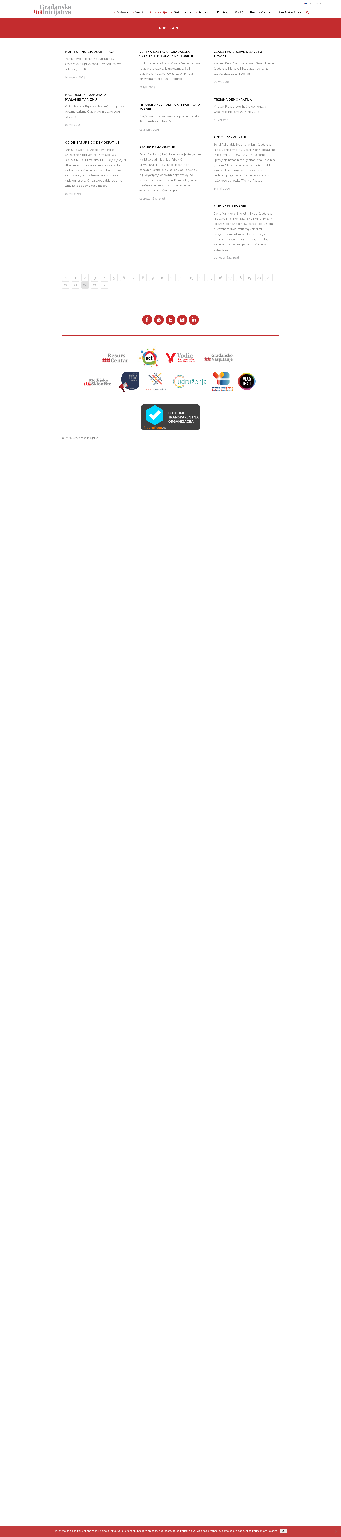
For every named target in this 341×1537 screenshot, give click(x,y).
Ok (283, 1530)
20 (259, 278)
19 (249, 278)
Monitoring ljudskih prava (90, 52)
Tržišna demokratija (233, 99)
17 (230, 278)
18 (240, 278)
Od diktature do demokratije (92, 142)
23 (75, 285)
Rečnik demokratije (157, 147)
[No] (336, 1531)
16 (220, 278)
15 (211, 278)
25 (95, 285)
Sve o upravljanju (230, 137)
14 (201, 278)
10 (162, 278)
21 (269, 278)
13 (191, 278)
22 (65, 285)
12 (182, 278)
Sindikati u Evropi (230, 206)
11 (172, 278)
